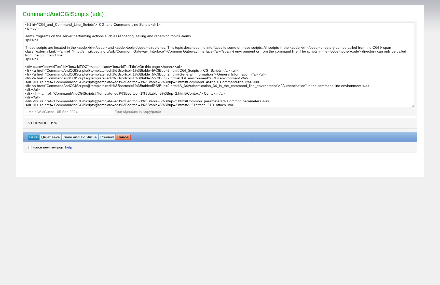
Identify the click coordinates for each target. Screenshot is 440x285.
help (68, 147)
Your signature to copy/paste (139, 112)
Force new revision (48, 147)
